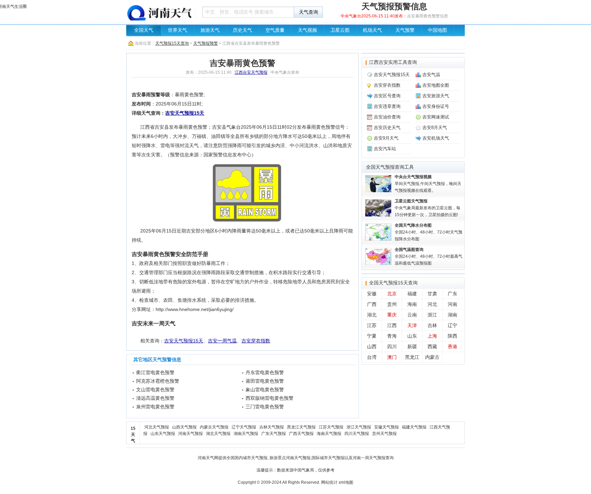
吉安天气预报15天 (184, 113)
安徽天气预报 (386, 427)
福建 (412, 293)
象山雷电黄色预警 (265, 389)
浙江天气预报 (358, 427)
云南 (412, 314)
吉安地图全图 (435, 85)
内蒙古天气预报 (214, 427)
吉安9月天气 (386, 138)
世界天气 (177, 30)
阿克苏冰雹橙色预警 (157, 381)
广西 (372, 304)
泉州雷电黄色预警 (155, 406)
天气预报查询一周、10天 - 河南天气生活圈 (158, 11)
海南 (412, 304)
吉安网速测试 (435, 116)
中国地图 (437, 30)
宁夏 (372, 336)
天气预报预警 (205, 43)
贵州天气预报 (384, 433)
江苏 (372, 325)
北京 (392, 293)
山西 (372, 346)
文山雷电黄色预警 (155, 389)
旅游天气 (210, 30)
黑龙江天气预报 (301, 427)
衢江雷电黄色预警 (155, 372)
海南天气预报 (329, 433)
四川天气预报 (356, 433)
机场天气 (372, 30)
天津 (412, 325)
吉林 (432, 325)
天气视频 (307, 30)
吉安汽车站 (385, 148)
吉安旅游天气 (435, 95)
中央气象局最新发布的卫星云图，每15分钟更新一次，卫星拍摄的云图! (427, 208)
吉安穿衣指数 (255, 340)
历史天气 (242, 30)
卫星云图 (340, 30)
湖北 (372, 314)
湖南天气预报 (246, 433)
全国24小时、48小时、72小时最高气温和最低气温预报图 (428, 256)
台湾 (372, 357)
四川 (392, 346)
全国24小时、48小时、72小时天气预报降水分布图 (428, 232)
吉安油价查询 (387, 116)
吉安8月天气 (434, 127)
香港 (452, 346)
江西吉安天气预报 (251, 72)
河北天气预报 (156, 427)
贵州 (392, 304)
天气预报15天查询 (172, 43)
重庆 (392, 314)
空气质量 (275, 30)
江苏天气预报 (331, 427)
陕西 (452, 336)
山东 (412, 336)
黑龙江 (412, 357)
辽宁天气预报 (244, 427)
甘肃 (432, 293)
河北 (432, 304)
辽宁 (452, 325)
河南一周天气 (365, 457)
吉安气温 (431, 74)
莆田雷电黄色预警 (265, 381)
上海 (432, 336)
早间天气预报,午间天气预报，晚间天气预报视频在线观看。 (428, 183)
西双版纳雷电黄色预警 (269, 398)
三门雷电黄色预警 (265, 406)
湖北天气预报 (218, 433)
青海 (392, 336)
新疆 (412, 346)
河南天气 (206, 457)
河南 (452, 304)
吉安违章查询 (387, 106)
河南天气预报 (190, 433)
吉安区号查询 (387, 95)
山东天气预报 (162, 433)
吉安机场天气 (435, 138)
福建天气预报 (414, 427)
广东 (452, 293)
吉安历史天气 (387, 127)
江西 (392, 325)
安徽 (372, 293)
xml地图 (346, 482)
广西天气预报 (301, 433)
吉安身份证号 (435, 106)
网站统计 (329, 482)
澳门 (392, 357)
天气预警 (405, 30)
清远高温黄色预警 (155, 398)
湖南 (452, 314)
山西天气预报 (184, 427)
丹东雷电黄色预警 (265, 372)
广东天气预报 (273, 433)
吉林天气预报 (271, 427)
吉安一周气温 (222, 340)
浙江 (432, 314)
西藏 (432, 346)
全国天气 (143, 30)
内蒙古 (432, 357)
